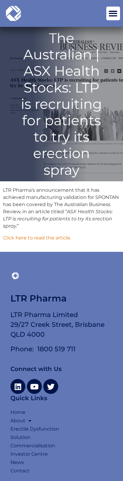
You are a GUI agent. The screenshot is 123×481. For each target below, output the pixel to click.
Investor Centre (29, 454)
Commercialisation (32, 445)
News (17, 462)
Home (17, 412)
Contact (20, 471)
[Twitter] (50, 386)
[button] (113, 14)
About (17, 420)
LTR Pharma (38, 298)
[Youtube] (34, 386)
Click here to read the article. (37, 238)
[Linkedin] (17, 386)
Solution (20, 437)
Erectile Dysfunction (34, 429)
